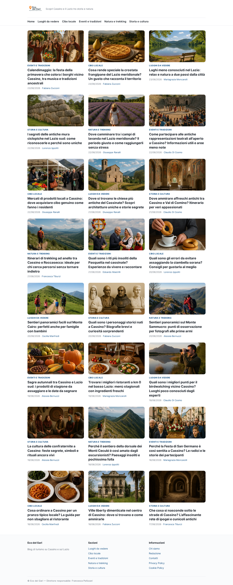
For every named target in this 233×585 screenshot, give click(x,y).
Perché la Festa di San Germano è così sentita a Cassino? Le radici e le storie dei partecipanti (177, 450)
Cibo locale (69, 21)
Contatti (153, 558)
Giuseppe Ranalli (112, 152)
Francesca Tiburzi (51, 276)
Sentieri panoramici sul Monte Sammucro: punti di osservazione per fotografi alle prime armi (175, 326)
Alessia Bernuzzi (172, 336)
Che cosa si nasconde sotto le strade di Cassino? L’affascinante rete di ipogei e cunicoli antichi (175, 515)
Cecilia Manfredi (50, 336)
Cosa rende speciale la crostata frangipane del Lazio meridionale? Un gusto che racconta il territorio (114, 74)
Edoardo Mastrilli (111, 272)
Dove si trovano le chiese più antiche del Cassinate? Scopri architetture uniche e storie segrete (116, 203)
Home (31, 21)
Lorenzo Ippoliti (50, 148)
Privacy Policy (157, 563)
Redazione (155, 553)
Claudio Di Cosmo (173, 152)
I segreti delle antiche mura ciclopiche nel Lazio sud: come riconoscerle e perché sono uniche (54, 138)
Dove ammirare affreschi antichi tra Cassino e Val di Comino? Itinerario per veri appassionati (176, 203)
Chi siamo (154, 548)
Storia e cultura (139, 21)
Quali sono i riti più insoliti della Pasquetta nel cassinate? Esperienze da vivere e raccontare (115, 262)
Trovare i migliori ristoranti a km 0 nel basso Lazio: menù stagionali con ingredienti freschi (114, 386)
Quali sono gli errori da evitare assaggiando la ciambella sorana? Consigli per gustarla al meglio (175, 262)
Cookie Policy (156, 567)
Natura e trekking (115, 21)
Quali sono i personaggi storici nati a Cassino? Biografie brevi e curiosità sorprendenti (115, 326)
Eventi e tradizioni (90, 21)
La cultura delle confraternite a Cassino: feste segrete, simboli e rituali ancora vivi (52, 450)
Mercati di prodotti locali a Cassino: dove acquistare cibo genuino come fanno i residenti (55, 203)
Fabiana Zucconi (50, 88)
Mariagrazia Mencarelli (175, 79)
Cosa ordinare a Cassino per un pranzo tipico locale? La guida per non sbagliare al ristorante (53, 515)
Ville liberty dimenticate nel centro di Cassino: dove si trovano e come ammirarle (115, 515)
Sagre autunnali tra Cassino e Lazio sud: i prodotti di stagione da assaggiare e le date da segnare (55, 386)
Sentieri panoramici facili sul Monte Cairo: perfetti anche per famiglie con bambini (54, 326)
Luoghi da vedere (48, 21)
